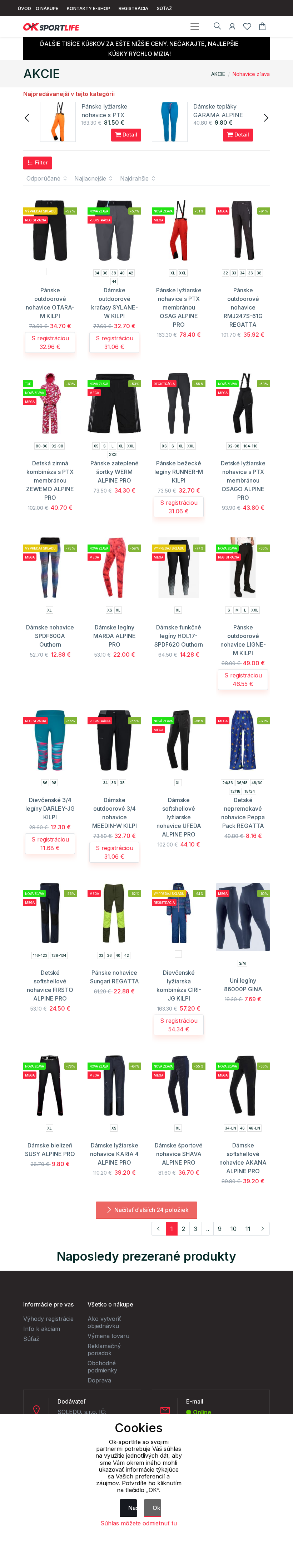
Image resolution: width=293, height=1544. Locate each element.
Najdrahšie (135, 178)
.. (207, 1228)
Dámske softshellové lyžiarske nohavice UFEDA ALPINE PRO (179, 817)
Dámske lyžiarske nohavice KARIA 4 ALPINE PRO (114, 1154)
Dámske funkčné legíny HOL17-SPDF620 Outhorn (178, 636)
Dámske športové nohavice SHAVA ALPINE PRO (179, 1154)
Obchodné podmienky (102, 1367)
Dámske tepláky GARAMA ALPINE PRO (218, 115)
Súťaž (31, 1338)
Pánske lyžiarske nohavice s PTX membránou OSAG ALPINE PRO (179, 307)
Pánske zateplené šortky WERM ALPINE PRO (114, 472)
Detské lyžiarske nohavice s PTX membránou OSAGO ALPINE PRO (243, 480)
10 (233, 1228)
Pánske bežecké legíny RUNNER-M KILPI (178, 472)
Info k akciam (41, 1328)
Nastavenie (132, 1507)
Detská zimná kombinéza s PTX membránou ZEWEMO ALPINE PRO (50, 480)
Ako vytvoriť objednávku (104, 1322)
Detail (129, 134)
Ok (156, 1507)
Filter (41, 162)
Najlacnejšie (91, 178)
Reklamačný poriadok (104, 1349)
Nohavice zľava (251, 74)
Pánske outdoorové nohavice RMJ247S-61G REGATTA (243, 307)
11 (247, 1228)
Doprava (99, 1380)
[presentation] (27, 117)
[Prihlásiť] (232, 27)
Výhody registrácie (48, 1318)
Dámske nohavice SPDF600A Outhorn (50, 636)
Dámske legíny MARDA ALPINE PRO (114, 636)
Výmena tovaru (108, 1335)
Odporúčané (44, 178)
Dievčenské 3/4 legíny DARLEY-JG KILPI (50, 808)
